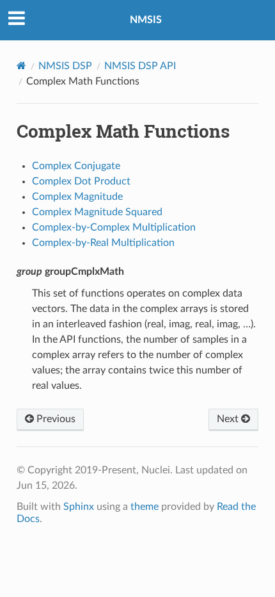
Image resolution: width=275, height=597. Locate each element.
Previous (54, 419)
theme (144, 507)
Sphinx (78, 507)
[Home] (21, 65)
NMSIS (146, 20)
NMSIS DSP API (140, 66)
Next (229, 419)
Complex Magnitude (77, 197)
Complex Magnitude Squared (97, 212)
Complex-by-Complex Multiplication (114, 227)
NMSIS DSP (65, 66)
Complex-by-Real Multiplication (103, 243)
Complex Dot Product (81, 181)
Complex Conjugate (76, 166)
